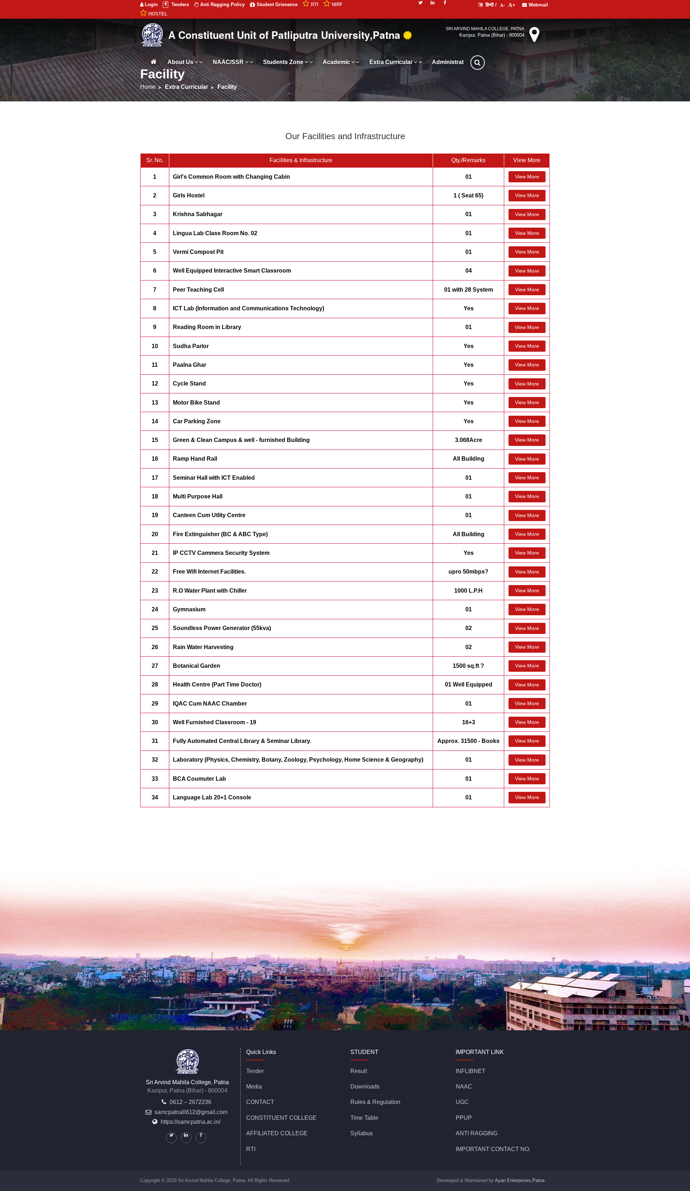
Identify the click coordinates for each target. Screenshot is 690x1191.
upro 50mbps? (468, 572)
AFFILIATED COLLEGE (277, 1133)
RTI (251, 1149)
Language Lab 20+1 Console (212, 797)
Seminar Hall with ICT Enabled (214, 478)
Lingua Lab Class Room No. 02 (215, 233)
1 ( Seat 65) (468, 195)
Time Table (364, 1118)
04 (468, 271)
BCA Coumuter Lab (199, 779)
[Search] (486, 62)
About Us (180, 62)
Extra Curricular (391, 62)
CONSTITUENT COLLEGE (281, 1118)
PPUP (464, 1118)
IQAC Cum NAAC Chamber (210, 704)
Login (150, 4)
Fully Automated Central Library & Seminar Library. (242, 741)
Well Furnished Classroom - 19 (214, 722)
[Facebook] (445, 2)
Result (358, 1071)
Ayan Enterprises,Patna (519, 1180)
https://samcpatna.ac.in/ (190, 1122)
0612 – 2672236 (190, 1102)
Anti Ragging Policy (222, 4)
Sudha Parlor (191, 346)
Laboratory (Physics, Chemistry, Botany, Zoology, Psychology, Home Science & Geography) (298, 760)
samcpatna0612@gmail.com (191, 1112)
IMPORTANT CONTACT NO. (493, 1149)
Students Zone (283, 62)
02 (468, 628)
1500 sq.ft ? (468, 666)
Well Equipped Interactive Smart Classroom (232, 271)
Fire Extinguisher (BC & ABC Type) (220, 534)
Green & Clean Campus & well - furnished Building (241, 440)
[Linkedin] (432, 2)
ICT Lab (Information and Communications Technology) (248, 308)
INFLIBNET (471, 1071)
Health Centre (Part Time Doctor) (217, 684)
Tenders (179, 4)
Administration (452, 62)
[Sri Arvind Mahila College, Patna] (153, 34)
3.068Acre (468, 440)
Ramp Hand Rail (195, 459)
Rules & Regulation (375, 1102)
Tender (255, 1071)
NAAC (464, 1086)
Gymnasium (189, 609)
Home (148, 87)
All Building (468, 459)
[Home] (153, 61)
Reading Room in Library (207, 327)
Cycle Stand (189, 383)
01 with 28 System (468, 290)
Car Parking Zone (197, 421)
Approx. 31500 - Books (468, 741)
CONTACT (260, 1102)
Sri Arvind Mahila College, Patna (485, 28)
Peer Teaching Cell (198, 290)
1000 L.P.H (468, 591)
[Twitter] (420, 2)
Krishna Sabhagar (197, 214)
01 (468, 177)
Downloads (365, 1086)
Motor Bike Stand (196, 403)
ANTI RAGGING (476, 1133)
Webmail (538, 5)
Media (254, 1086)
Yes (469, 308)
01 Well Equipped (468, 684)
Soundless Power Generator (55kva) (222, 628)
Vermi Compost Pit (198, 252)
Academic (336, 62)
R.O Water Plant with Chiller (210, 591)
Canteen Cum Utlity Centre (209, 515)
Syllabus (361, 1133)
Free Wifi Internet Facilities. (209, 572)
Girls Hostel (188, 195)
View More (527, 176)
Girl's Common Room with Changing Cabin (231, 177)
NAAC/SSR (228, 62)
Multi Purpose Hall (197, 496)
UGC (462, 1102)
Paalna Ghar (189, 365)
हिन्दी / (490, 5)
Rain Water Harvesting (203, 647)
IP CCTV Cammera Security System (221, 553)
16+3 (468, 722)
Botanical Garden (196, 666)
